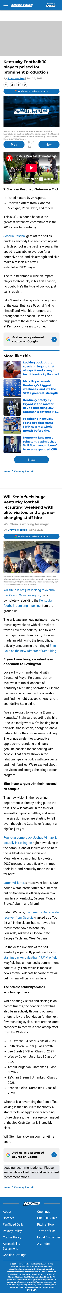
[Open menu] (6, 5)
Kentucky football (24, 471)
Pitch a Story (46, 1224)
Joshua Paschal (15, 236)
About (7, 1211)
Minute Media (23, 1264)
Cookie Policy (12, 1237)
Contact (8, 1218)
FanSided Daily (13, 1224)
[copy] (24, 84)
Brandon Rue (16, 78)
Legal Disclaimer (48, 1237)
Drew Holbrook (17, 529)
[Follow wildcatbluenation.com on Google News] (54, 339)
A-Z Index (43, 1244)
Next (49, 144)
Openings (43, 1211)
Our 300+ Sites (47, 1218)
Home (7, 471)
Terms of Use (46, 1231)
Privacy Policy (12, 1231)
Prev (14, 144)
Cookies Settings (14, 1255)
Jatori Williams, (14, 883)
